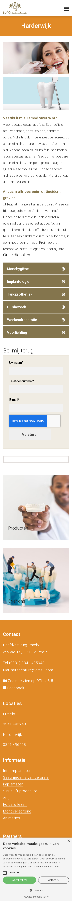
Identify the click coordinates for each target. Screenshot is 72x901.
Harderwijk (12, 735)
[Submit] (36, 507)
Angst (8, 798)
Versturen (30, 434)
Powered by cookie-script (36, 897)
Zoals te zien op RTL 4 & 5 (30, 681)
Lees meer (53, 866)
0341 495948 (14, 724)
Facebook (15, 688)
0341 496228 (14, 744)
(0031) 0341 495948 (27, 663)
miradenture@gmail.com (32, 670)
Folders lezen (15, 804)
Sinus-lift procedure (20, 791)
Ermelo (9, 714)
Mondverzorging (17, 811)
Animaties (11, 818)
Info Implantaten (17, 771)
